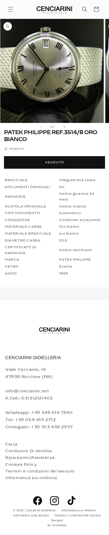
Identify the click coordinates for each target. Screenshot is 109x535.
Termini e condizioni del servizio (40, 471)
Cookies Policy (21, 465)
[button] (10, 9)
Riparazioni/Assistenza (29, 458)
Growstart (59, 525)
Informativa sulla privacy (31, 515)
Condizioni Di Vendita (28, 451)
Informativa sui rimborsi (31, 478)
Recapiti (57, 520)
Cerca (11, 444)
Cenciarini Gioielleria (40, 510)
